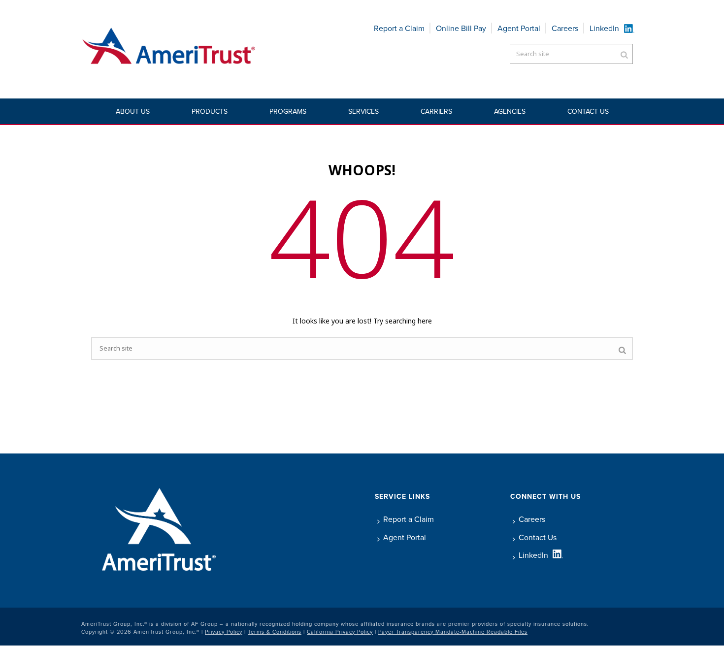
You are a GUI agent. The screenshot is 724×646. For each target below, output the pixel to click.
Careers (565, 28)
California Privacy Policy (340, 632)
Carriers (436, 111)
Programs (287, 111)
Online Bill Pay (461, 28)
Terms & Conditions (274, 632)
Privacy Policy (223, 632)
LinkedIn (604, 28)
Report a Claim (399, 28)
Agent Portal (518, 28)
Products (210, 111)
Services (363, 111)
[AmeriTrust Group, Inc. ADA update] (169, 49)
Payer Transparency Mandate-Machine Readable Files (452, 632)
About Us (133, 111)
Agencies (510, 111)
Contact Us (588, 111)
